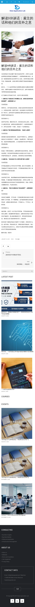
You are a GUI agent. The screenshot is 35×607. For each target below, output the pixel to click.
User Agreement (6, 559)
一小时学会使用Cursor (7, 389)
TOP (17, 589)
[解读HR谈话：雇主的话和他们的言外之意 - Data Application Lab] (17, 8)
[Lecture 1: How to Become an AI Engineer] (16, 498)
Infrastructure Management (9, 541)
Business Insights (7, 535)
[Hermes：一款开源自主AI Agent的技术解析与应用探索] (16, 335)
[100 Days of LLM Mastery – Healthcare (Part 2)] (16, 461)
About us (4, 552)
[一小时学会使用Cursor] (16, 373)
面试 (19, 239)
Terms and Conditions (8, 557)
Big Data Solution (6, 537)
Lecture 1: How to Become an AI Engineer (13, 515)
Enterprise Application (8, 539)
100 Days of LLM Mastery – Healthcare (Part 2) (15, 477)
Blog (12, 239)
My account (26, 2)
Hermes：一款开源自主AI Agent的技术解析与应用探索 (17, 351)
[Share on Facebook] (3, 246)
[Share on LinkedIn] (8, 246)
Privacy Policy (5, 561)
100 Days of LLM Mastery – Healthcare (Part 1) (15, 439)
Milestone (4, 554)
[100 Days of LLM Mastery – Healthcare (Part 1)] (16, 423)
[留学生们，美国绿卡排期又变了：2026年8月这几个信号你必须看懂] (16, 296)
